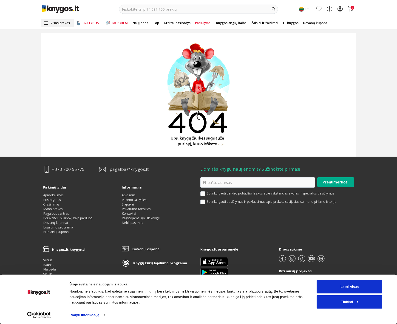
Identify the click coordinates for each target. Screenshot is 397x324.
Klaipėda (49, 269)
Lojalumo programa (58, 227)
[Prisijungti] (340, 9)
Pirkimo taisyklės (134, 199)
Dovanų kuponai (316, 23)
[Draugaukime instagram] (292, 260)
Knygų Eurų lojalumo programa (160, 263)
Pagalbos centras (56, 213)
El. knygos (290, 23)
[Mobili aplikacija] (214, 272)
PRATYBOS (90, 23)
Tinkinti (347, 302)
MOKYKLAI (120, 23)
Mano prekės (53, 209)
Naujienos (140, 23)
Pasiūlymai (203, 23)
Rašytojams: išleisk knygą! (141, 218)
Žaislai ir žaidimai (264, 23)
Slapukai (128, 204)
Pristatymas (52, 199)
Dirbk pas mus (132, 222)
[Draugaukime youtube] (312, 260)
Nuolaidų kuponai (56, 232)
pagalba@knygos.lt (129, 169)
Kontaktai (129, 213)
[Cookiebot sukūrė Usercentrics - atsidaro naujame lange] (39, 315)
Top (156, 23)
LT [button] (307, 9)
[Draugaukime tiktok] (302, 260)
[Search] (273, 9)
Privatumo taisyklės (136, 209)
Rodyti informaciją (84, 315)
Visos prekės (60, 23)
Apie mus (129, 195)
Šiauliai (48, 274)
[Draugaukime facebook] (283, 260)
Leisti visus (349, 287)
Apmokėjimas (53, 195)
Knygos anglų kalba (231, 23)
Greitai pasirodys (177, 23)
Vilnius (47, 260)
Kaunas (48, 264)
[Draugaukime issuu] (321, 260)
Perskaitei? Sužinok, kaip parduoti (68, 218)
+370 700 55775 (68, 169)
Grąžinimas (51, 204)
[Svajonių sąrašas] (318, 9)
